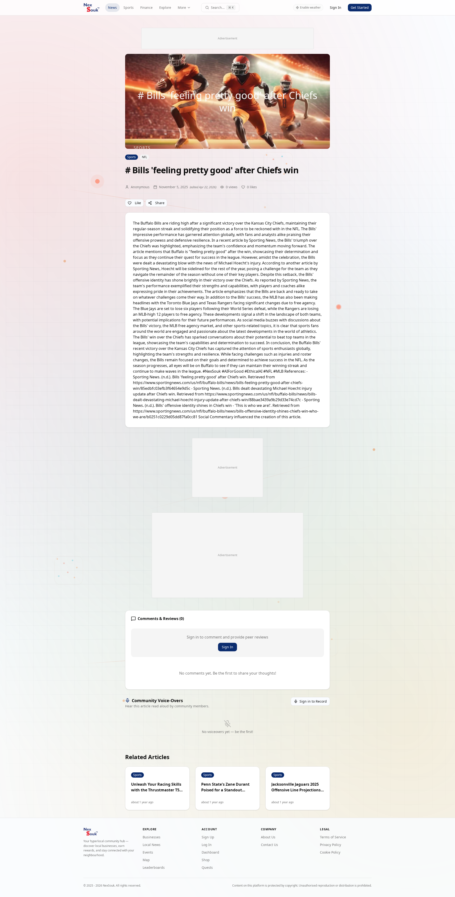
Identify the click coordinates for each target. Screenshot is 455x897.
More (182, 7)
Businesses (151, 837)
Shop (206, 860)
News (112, 7)
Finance (146, 7)
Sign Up (208, 837)
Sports (128, 7)
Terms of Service (333, 837)
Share (159, 203)
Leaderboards (154, 867)
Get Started (360, 7)
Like (138, 203)
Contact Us (269, 844)
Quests (207, 867)
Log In (207, 844)
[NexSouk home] (91, 7)
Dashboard (210, 852)
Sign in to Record (313, 701)
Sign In (335, 7)
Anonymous (140, 187)
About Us (268, 837)
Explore (165, 7)
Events (148, 852)
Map (146, 860)
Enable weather (310, 7)
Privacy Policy (330, 844)
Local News (151, 844)
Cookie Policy (330, 852)
